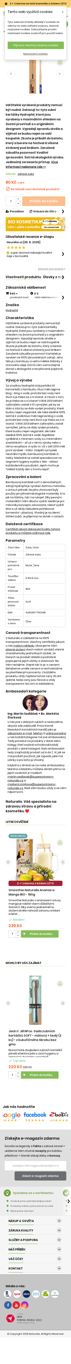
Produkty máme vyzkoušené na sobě (31, 1206)
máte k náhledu (23, 646)
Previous (11, 74)
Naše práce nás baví (22, 1210)
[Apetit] (17, 1294)
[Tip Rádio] (45, 1294)
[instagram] (24, 1305)
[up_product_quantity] (18, 932)
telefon (38, 733)
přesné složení (15, 649)
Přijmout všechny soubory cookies (35, 45)
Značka (12, 305)
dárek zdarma (18, 835)
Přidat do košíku (44, 201)
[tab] (23, 277)
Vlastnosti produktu (23, 277)
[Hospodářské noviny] (36, 1294)
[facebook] (8, 1305)
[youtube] (16, 1305)
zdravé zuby (26, 174)
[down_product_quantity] (18, 936)
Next (59, 74)
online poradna (56, 733)
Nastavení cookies (35, 54)
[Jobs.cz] (26, 1294)
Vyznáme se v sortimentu (33, 1193)
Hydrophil (12, 310)
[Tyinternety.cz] (55, 1294)
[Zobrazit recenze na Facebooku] (35, 1115)
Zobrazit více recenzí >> (51, 268)
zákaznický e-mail (20, 733)
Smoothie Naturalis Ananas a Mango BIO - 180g (31, 892)
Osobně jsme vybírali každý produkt (30, 1201)
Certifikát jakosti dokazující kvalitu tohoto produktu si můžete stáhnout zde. (33, 531)
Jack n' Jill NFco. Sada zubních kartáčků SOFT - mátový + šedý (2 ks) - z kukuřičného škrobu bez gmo (35, 1037)
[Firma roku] (35, 1318)
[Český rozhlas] (7, 1294)
